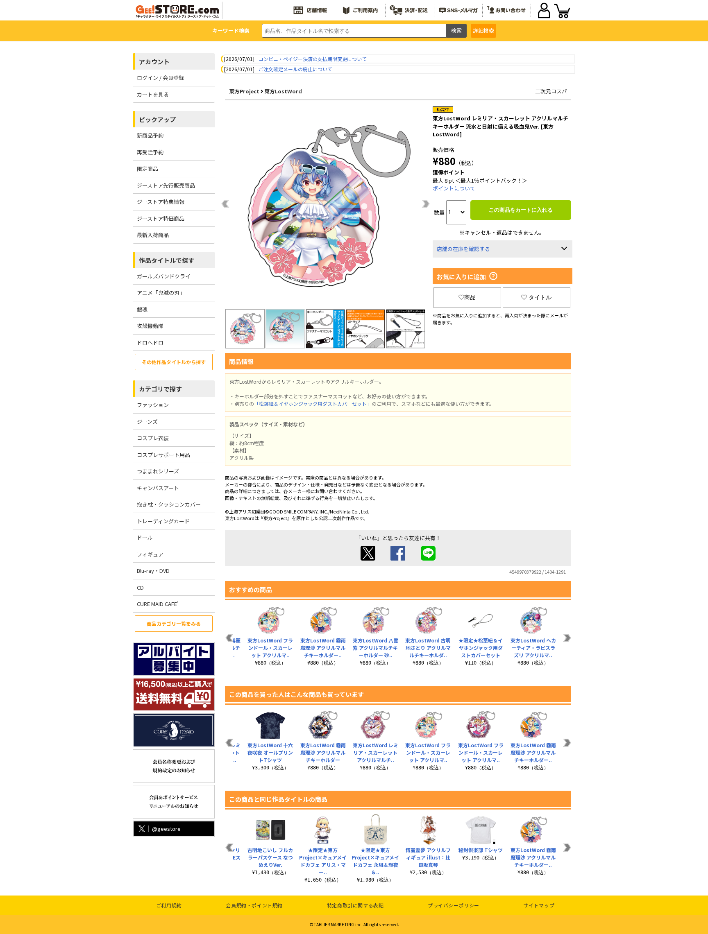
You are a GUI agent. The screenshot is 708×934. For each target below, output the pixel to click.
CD (140, 587)
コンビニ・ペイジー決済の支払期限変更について (313, 58)
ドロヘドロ (150, 342)
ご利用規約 (169, 905)
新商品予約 (150, 135)
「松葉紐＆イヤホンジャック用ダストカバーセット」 (313, 403)
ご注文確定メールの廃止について (295, 69)
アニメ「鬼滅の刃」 (161, 292)
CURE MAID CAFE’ (158, 604)
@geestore (166, 828)
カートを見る (153, 94)
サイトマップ (539, 905)
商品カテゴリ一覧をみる (174, 623)
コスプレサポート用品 (163, 455)
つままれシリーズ (158, 471)
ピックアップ (157, 119)
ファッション (153, 405)
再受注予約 (150, 152)
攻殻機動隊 (150, 326)
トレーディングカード (163, 521)
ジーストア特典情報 (160, 202)
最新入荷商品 (153, 235)
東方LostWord (283, 91)
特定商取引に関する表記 (355, 905)
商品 (470, 297)
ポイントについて (454, 188)
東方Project (244, 91)
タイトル (540, 297)
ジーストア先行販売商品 (166, 185)
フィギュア (150, 554)
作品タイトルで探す (166, 260)
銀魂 (142, 309)
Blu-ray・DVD (153, 570)
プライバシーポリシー (453, 905)
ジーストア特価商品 (160, 218)
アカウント (154, 61)
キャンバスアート (158, 488)
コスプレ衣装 (153, 438)
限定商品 (147, 168)
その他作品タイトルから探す (174, 361)
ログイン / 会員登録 (160, 77)
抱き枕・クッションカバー (169, 504)
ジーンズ (147, 421)
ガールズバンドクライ (164, 276)
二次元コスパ (551, 91)
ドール (145, 537)
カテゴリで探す (160, 388)
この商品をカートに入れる (521, 210)
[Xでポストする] (368, 558)
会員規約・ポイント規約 (254, 905)
